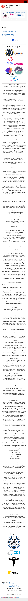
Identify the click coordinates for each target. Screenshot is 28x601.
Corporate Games (13, 6)
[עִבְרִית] (17, 597)
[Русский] (13, 597)
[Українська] (19, 597)
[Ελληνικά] (8, 597)
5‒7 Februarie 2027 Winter (7, 32)
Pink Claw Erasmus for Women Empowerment (14, 12)
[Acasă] (3, 6)
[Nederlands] (3, 597)
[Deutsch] (7, 597)
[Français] (5, 597)
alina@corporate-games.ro (14, 586)
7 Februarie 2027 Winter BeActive (9, 31)
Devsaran (20, 596)
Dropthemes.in (13, 596)
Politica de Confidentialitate (8, 583)
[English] (2, 597)
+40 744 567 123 (13, 585)
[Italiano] (10, 597)
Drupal (8, 582)
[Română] (12, 597)
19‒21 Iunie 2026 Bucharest (8, 35)
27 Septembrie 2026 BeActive (8, 34)
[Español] (15, 597)
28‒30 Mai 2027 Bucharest (7, 30)
